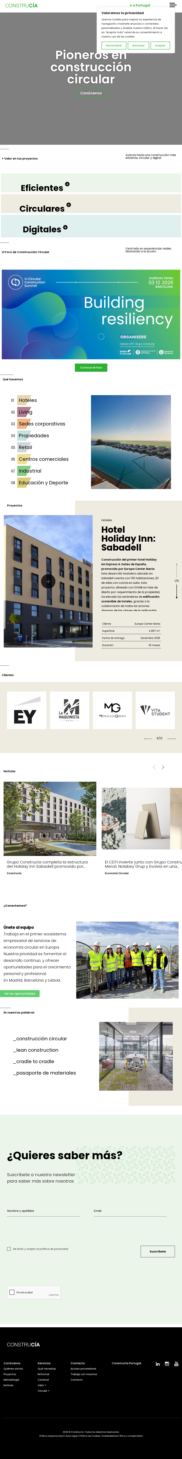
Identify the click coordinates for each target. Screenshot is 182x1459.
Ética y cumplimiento (131, 1435)
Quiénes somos (13, 1368)
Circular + (44, 1391)
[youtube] (176, 1365)
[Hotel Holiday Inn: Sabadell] (48, 581)
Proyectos (10, 1374)
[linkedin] (158, 1365)
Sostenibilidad (110, 1435)
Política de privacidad (51, 1435)
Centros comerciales (44, 459)
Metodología (11, 1380)
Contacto (77, 1380)
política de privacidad (54, 1249)
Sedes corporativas (42, 423)
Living (25, 412)
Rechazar (138, 45)
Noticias (8, 1385)
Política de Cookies (89, 1435)
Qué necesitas (47, 1368)
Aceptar (160, 45)
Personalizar (114, 45)
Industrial (30, 471)
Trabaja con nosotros (84, 1374)
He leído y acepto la (40, 1249)
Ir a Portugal (140, 5)
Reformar (43, 1374)
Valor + (42, 1385)
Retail (25, 447)
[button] (148, 738)
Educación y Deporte (43, 482)
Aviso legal (71, 1435)
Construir (43, 1380)
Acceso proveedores (83, 1368)
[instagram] (167, 1365)
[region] (136, 30)
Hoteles (28, 400)
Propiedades (34, 435)
